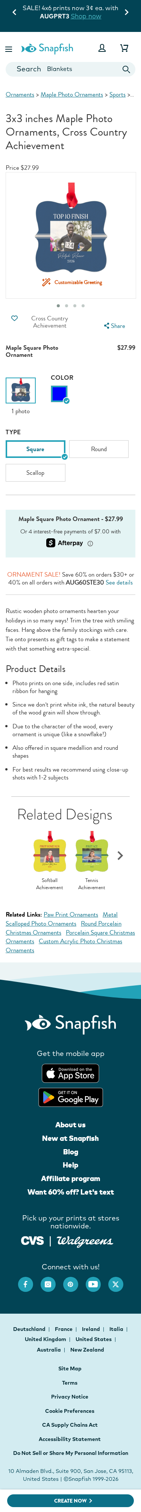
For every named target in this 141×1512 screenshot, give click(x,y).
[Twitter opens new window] (119, 1280)
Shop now (86, 16)
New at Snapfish (70, 1138)
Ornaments (20, 94)
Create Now (70, 1501)
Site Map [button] (70, 1368)
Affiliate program (70, 1178)
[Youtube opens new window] (97, 1280)
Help (70, 1164)
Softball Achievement (49, 884)
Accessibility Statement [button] (70, 1439)
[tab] (83, 305)
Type (13, 432)
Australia (49, 1349)
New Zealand (87, 1349)
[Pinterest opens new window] (74, 1280)
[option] (21, 396)
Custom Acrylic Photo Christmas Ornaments (64, 946)
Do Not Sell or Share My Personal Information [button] (70, 1453)
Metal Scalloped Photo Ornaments (62, 919)
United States (94, 1339)
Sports (117, 94)
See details (119, 582)
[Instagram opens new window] (52, 1280)
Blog (70, 1151)
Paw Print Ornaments (71, 914)
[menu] (113, 326)
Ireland (91, 1329)
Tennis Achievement (91, 884)
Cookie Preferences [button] (69, 1411)
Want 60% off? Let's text (70, 1191)
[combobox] (70, 69)
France (64, 1329)
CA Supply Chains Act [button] (70, 1424)
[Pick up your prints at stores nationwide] (32, 1240)
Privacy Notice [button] (69, 1396)
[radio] (59, 393)
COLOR (62, 378)
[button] (9, 47)
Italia (116, 1329)
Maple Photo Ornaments (72, 94)
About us (70, 1124)
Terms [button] (69, 1382)
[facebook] (29, 1280)
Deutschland (30, 1329)
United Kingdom (46, 1339)
